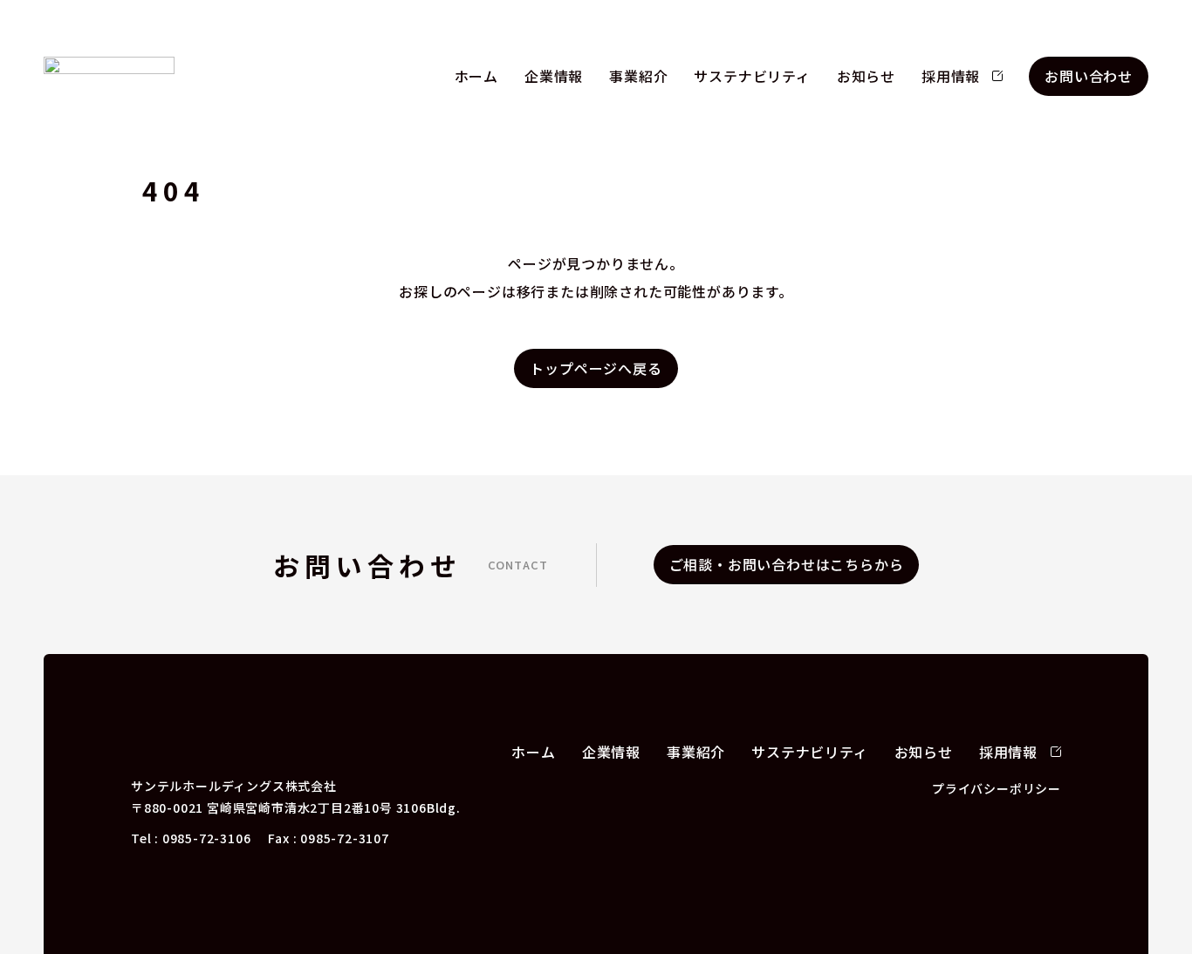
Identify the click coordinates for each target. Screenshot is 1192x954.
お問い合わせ (1089, 75)
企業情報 (553, 75)
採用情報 (950, 75)
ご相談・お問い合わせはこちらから (786, 564)
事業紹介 (638, 75)
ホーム (476, 75)
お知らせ (866, 75)
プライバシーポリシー (996, 788)
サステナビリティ (752, 75)
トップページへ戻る (595, 368)
